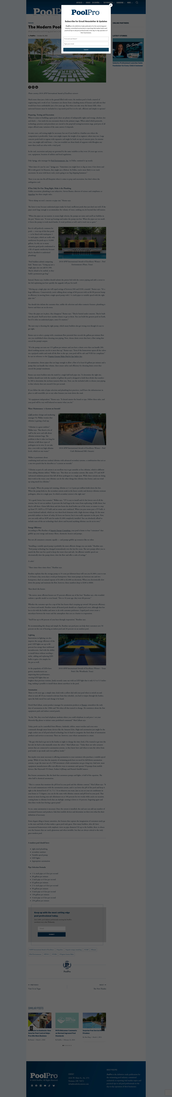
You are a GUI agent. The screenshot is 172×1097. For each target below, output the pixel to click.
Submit (86, 50)
